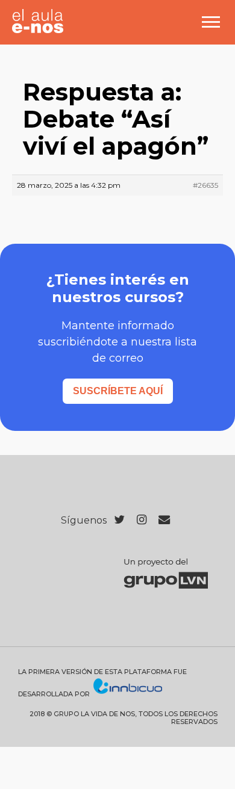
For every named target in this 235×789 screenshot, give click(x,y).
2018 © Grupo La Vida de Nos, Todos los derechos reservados (124, 718)
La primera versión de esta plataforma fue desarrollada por (102, 683)
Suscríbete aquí (118, 391)
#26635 (205, 185)
